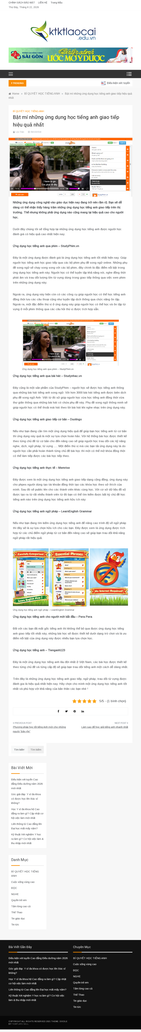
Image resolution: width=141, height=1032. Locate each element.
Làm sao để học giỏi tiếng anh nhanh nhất (104, 726)
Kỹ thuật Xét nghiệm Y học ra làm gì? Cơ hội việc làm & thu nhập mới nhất (27, 839)
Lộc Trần (20, 132)
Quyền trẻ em (19, 900)
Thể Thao (16, 912)
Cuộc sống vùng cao (23, 881)
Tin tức (15, 924)
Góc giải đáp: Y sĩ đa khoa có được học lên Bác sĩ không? (26, 798)
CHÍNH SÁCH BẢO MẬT (22, 2)
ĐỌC (14, 887)
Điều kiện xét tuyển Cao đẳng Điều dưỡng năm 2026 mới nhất (27, 784)
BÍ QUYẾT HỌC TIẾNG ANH (28, 111)
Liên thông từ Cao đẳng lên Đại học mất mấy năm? (37, 989)
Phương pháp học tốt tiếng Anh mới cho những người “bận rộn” (39, 729)
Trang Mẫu (56, 2)
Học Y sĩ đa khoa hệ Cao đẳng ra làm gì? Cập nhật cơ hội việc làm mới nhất (27, 813)
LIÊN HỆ (42, 2)
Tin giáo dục (18, 918)
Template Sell (20, 1024)
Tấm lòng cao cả (20, 906)
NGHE (15, 894)
